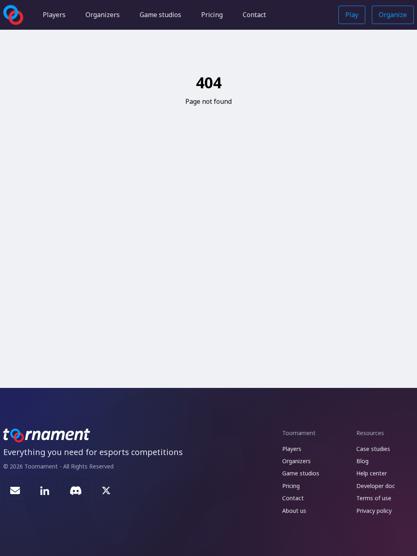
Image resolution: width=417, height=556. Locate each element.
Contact (254, 14)
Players (54, 14)
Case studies (373, 449)
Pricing (212, 14)
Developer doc (375, 486)
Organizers (103, 14)
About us (294, 510)
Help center (371, 473)
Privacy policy (374, 510)
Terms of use (373, 498)
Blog (362, 461)
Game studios (160, 14)
